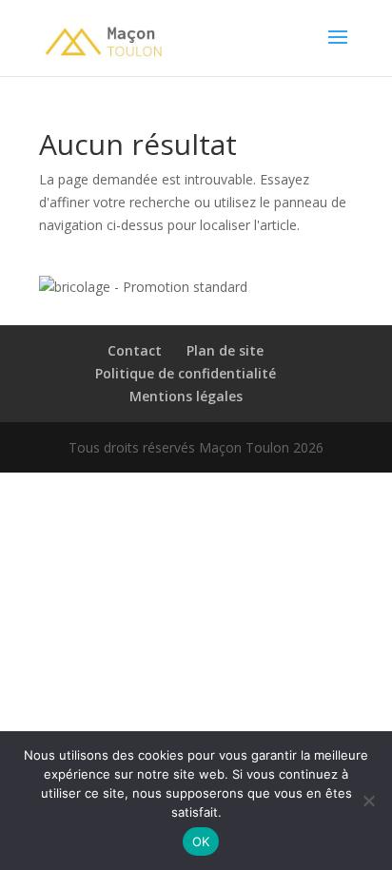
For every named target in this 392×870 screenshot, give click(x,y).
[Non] (368, 800)
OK (201, 841)
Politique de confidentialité (185, 373)
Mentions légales (186, 396)
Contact (135, 350)
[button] (143, 287)
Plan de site (225, 350)
